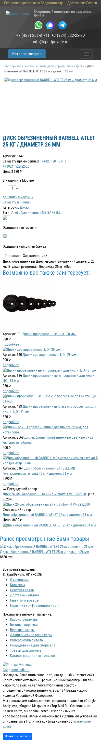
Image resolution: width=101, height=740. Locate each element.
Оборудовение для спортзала (32, 645)
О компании (19, 580)
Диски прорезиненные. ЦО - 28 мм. (49, 334)
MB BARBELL (51, 212)
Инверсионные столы (27, 640)
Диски (25, 207)
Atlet (14, 212)
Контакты (17, 585)
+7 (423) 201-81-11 (33, 35)
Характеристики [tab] (35, 256)
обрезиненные (30, 212)
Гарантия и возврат (24, 600)
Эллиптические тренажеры (31, 635)
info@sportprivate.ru (50, 41)
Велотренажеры (22, 630)
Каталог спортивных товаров (32, 655)
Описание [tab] (12, 256)
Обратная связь (22, 590)
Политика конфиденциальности (35, 605)
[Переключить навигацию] (86, 54)
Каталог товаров (27, 53)
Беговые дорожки (24, 624)
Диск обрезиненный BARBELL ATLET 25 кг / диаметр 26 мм (44, 552)
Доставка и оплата (24, 595)
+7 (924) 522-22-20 (68, 35)
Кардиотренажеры (24, 619)
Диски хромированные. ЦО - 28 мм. (50, 354)
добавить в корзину (18, 197)
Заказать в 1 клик (16, 202)
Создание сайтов (16, 670)
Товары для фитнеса (25, 650)
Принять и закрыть (17, 736)
